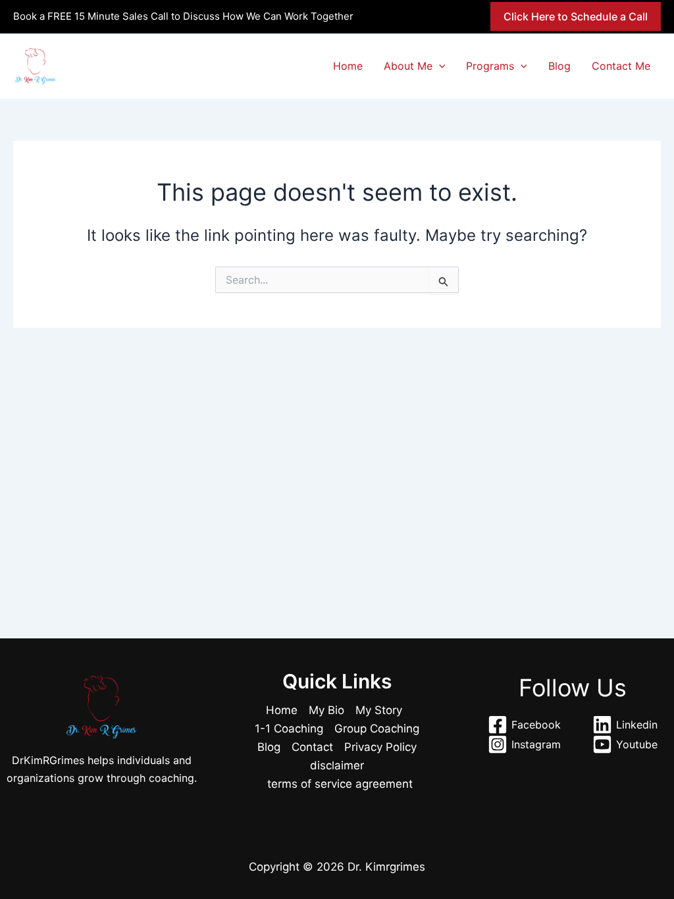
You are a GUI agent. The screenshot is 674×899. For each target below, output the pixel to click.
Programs (490, 65)
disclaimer (337, 765)
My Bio (326, 710)
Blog (559, 65)
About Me (408, 65)
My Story (378, 710)
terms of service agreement (340, 783)
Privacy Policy (380, 747)
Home (348, 65)
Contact (312, 747)
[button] (575, 16)
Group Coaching (376, 728)
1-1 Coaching (289, 728)
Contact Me (621, 65)
